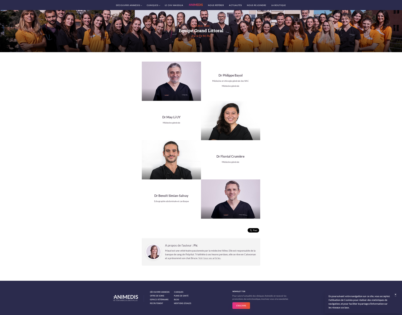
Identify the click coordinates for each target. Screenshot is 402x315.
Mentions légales (182, 303)
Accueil (196, 5)
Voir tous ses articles (209, 258)
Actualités (235, 5)
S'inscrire (241, 305)
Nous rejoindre (256, 5)
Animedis (125, 297)
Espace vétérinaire (159, 299)
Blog (176, 299)
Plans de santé (181, 295)
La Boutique (278, 5)
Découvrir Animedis (128, 5)
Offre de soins (157, 295)
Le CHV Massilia (174, 5)
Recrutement (156, 303)
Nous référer (216, 5)
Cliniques (152, 5)
